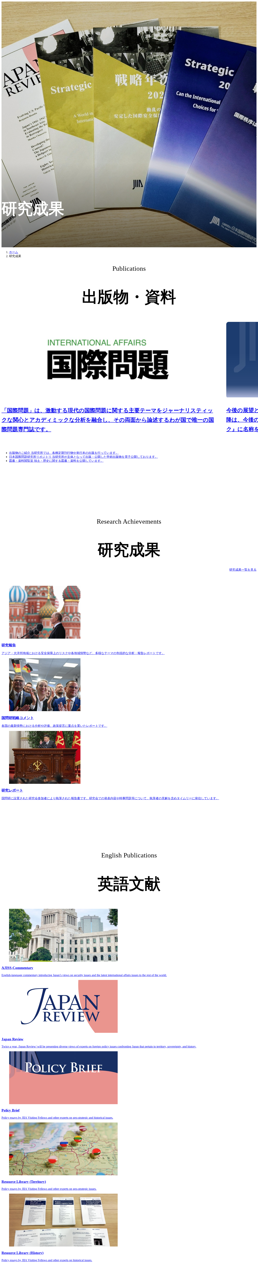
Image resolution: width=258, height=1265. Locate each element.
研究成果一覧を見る (242, 569)
